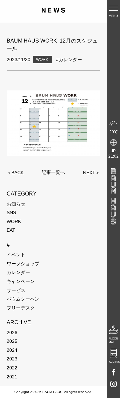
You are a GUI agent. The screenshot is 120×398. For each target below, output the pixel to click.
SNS (11, 212)
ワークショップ (23, 263)
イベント (16, 254)
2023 (12, 358)
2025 (12, 341)
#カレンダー (69, 59)
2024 (12, 350)
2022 (12, 367)
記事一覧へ (53, 172)
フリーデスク (21, 308)
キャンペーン (21, 281)
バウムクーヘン (23, 299)
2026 (12, 332)
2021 (12, 376)
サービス (16, 290)
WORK (14, 221)
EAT (11, 230)
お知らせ (16, 203)
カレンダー (18, 272)
